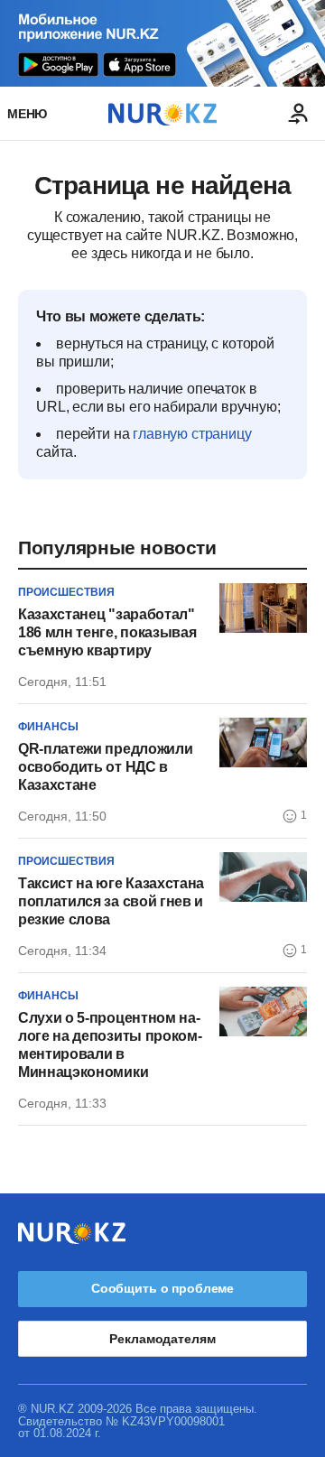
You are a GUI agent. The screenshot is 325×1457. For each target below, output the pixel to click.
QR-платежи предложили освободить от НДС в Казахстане (105, 767)
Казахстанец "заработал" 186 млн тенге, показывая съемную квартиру (107, 632)
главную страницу (192, 433)
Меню (27, 114)
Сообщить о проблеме (162, 1288)
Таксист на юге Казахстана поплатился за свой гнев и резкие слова (111, 901)
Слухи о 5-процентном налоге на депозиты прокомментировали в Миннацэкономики (110, 1045)
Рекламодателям (162, 1339)
